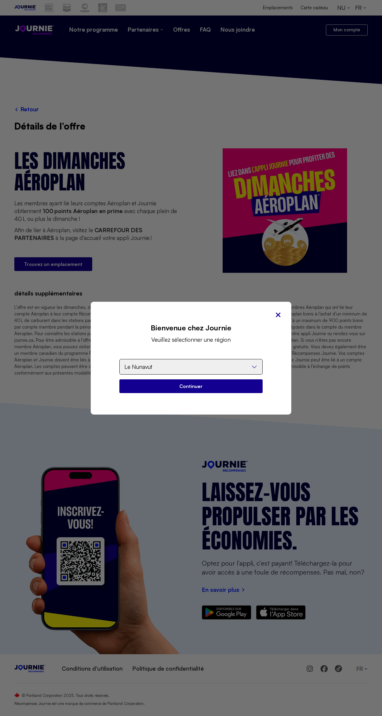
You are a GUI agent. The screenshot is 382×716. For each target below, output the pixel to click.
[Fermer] (278, 314)
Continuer (191, 386)
